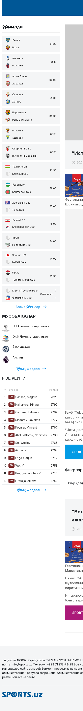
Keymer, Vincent (23, 427)
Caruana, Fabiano (24, 412)
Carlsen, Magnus (23, 397)
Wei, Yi (17, 465)
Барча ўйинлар (28, 307)
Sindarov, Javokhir (25, 420)
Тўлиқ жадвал (28, 369)
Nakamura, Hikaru (24, 404)
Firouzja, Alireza (23, 480)
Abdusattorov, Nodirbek (28, 435)
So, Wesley (20, 442)
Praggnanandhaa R (25, 473)
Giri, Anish (19, 450)
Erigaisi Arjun (21, 458)
